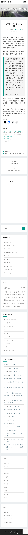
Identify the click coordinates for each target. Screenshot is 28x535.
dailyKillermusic (9, 427)
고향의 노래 (7, 343)
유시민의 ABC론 (8, 326)
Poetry (6, 262)
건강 (6, 288)
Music (6, 256)
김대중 (14, 288)
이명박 (5, 303)
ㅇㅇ (5, 406)
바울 (6, 153)
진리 (23, 153)
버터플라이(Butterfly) (10, 319)
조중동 (12, 303)
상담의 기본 (7, 323)
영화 (10, 300)
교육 (11, 288)
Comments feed (9, 519)
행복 (18, 306)
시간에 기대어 (8, 337)
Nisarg (16, 533)
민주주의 (9, 295)
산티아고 (9, 297)
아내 (21, 297)
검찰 (9, 288)
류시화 (20, 292)
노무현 (6, 467)
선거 (14, 297)
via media (7, 498)
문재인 (6, 477)
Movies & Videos (9, 252)
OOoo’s (6, 494)
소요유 (18, 29)
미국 (6, 294)
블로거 (19, 295)
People (6, 259)
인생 (5, 347)
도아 (5, 470)
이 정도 (12, 416)
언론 (5, 300)
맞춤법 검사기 (8, 474)
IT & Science (8, 245)
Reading (7, 151)
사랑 (16, 153)
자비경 (6, 333)
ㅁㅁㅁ (6, 387)
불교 (17, 294)
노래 (21, 288)
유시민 (22, 300)
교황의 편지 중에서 (18, 131)
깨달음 (17, 288)
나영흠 (6, 410)
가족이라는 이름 (8, 340)
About (12, 420)
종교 (14, 303)
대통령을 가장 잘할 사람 (15, 406)
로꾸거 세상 (13, 365)
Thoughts (7, 269)
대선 (9, 291)
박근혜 (13, 295)
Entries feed (8, 515)
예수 (20, 153)
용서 (15, 300)
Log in (6, 512)
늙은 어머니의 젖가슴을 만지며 (7, 137)
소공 (5, 487)
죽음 (16, 303)
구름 (5, 330)
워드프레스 (18, 300)
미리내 (6, 480)
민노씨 (6, 484)
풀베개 (6, 491)
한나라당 (13, 306)
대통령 (14, 291)
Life (5, 249)
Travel (6, 273)
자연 (9, 303)
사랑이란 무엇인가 (7, 131)
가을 (4, 288)
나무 (5, 378)
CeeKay (6, 463)
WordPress (22, 531)
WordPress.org (8, 522)
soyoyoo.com (6, 2)
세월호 (16, 297)
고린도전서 (11, 153)
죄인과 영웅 (13, 430)
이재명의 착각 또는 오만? (10, 350)
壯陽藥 (6, 365)
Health (6, 242)
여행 (8, 300)
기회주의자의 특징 (15, 410)
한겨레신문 (8, 306)
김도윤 (6, 423)
